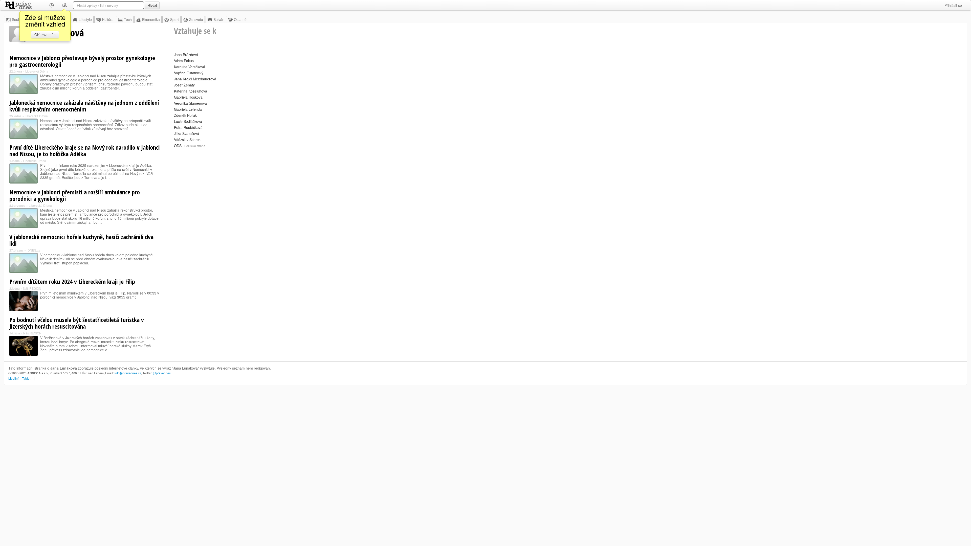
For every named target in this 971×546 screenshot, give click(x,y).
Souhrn (18, 19)
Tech (128, 19)
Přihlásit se (953, 5)
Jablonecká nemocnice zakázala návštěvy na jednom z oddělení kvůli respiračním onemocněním (84, 105)
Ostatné (240, 19)
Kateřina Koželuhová (190, 91)
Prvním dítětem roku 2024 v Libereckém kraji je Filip (72, 281)
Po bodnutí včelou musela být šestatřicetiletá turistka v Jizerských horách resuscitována (76, 322)
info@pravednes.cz (128, 373)
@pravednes (162, 373)
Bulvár (218, 19)
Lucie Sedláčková (188, 121)
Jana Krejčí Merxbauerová (195, 78)
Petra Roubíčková (188, 127)
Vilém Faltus (184, 60)
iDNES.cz (33, 250)
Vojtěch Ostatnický (188, 72)
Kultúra (108, 19)
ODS (178, 145)
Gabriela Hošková (188, 97)
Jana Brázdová (186, 54)
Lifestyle (85, 19)
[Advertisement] (325, 184)
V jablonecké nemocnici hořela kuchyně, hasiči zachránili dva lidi (81, 240)
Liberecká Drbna (36, 71)
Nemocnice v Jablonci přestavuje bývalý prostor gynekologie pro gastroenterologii (82, 61)
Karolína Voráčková (189, 66)
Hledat (152, 5)
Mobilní (13, 378)
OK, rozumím (45, 34)
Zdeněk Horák (185, 115)
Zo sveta (196, 19)
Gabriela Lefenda (188, 109)
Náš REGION (32, 288)
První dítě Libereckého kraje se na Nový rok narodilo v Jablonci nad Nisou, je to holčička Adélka (84, 150)
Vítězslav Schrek (187, 139)
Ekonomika (151, 19)
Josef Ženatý (184, 84)
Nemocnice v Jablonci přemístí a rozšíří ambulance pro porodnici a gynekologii (74, 195)
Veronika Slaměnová (190, 103)
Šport (174, 19)
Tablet (26, 378)
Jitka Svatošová (186, 133)
